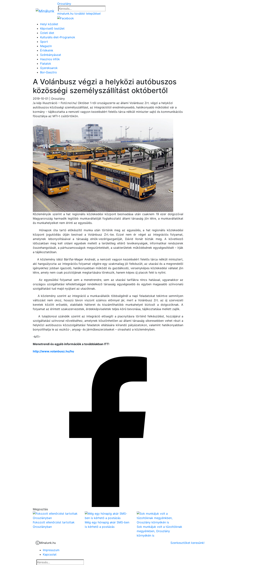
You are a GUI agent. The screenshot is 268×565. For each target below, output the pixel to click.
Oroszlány (64, 3)
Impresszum (51, 550)
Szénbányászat (50, 55)
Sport (44, 41)
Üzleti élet (47, 33)
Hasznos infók (50, 59)
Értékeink (46, 50)
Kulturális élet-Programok (57, 37)
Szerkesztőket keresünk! (187, 543)
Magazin (46, 46)
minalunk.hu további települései (79, 13)
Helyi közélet (49, 24)
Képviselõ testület (52, 28)
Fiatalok (45, 63)
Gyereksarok (49, 68)
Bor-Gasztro (48, 72)
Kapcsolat (50, 554)
